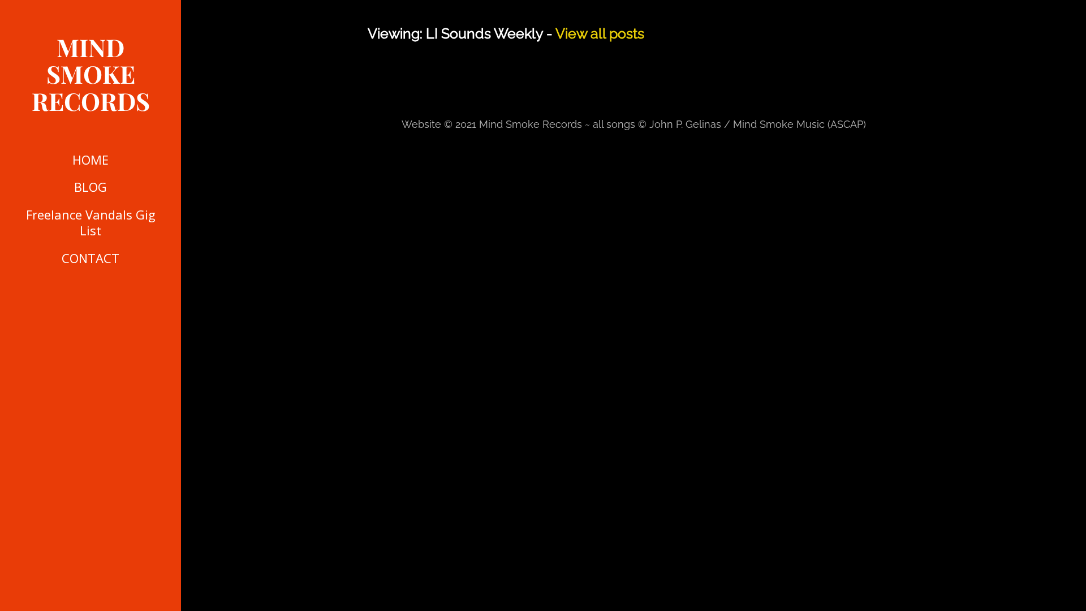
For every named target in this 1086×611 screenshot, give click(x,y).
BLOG (90, 186)
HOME (90, 159)
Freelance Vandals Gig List (91, 222)
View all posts (599, 33)
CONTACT (90, 257)
